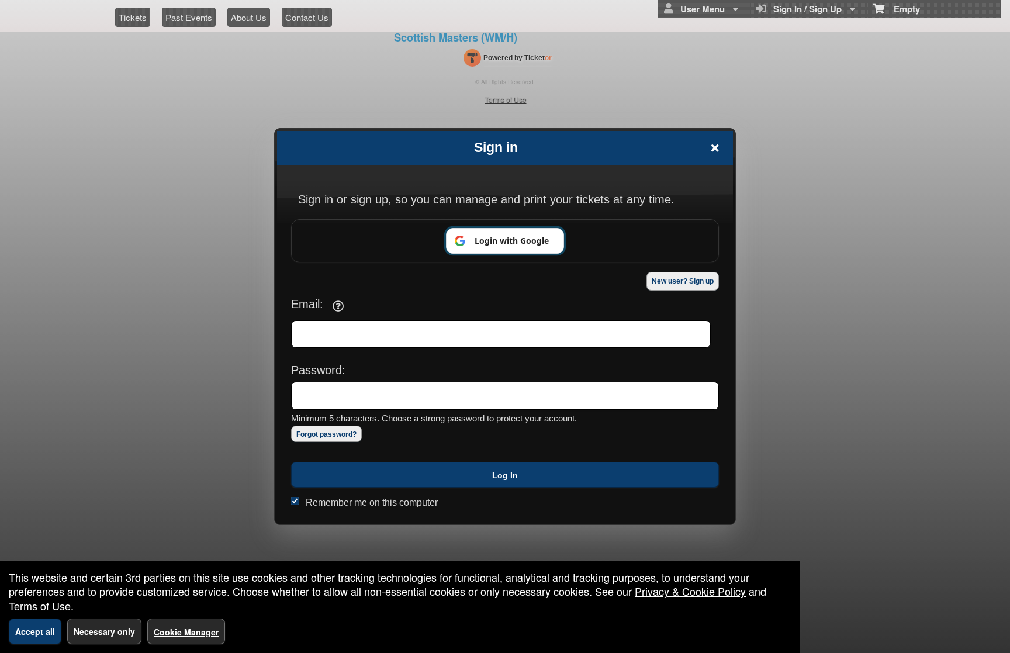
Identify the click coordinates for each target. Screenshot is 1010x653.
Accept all (35, 631)
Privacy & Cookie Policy (690, 591)
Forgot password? (326, 434)
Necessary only (104, 631)
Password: (318, 370)
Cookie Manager (186, 632)
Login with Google (512, 240)
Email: (307, 304)
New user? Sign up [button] (683, 281)
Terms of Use (40, 605)
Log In (505, 475)
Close (715, 148)
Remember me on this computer (372, 502)
